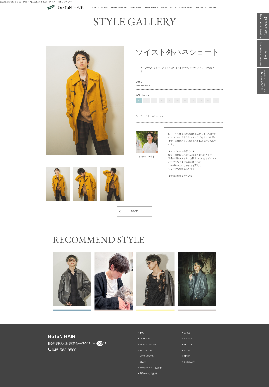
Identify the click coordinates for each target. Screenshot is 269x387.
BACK (134, 211)
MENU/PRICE (151, 8)
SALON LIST (136, 8)
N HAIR (62, 336)
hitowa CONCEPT (119, 8)
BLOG (187, 350)
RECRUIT (213, 8)
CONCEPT (103, 8)
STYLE (173, 8)
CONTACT (189, 362)
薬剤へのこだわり (148, 373)
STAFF (164, 8)
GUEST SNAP (185, 8)
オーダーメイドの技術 (151, 367)
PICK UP (188, 344)
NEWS (187, 356)
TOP (94, 8)
